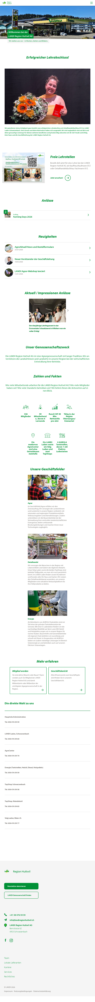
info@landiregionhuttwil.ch (22, 920)
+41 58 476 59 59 (17, 915)
